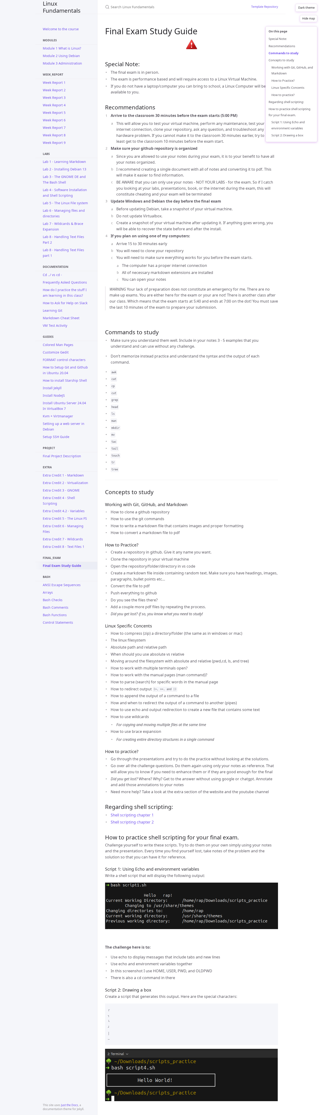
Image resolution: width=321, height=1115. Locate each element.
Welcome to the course (61, 29)
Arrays (48, 592)
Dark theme (306, 7)
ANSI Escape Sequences (62, 585)
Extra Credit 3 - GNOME (61, 490)
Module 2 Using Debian (61, 56)
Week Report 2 (54, 90)
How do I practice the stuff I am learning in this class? (65, 293)
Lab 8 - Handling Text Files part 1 (63, 253)
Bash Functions (55, 615)
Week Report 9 (54, 142)
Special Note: (278, 39)
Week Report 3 (54, 97)
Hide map (308, 18)
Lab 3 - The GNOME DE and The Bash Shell (64, 179)
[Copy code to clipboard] (272, 1009)
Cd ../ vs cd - (52, 275)
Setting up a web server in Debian (63, 426)
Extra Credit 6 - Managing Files (63, 529)
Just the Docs (69, 1105)
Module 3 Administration (62, 63)
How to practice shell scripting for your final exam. (289, 112)
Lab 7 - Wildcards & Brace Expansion (63, 226)
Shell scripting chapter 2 (132, 822)
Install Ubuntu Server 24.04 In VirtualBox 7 (64, 406)
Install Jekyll (52, 388)
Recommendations (282, 46)
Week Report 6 (54, 120)
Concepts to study (281, 60)
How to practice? (283, 95)
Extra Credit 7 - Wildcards (63, 539)
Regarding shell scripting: (286, 102)
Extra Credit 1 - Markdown (63, 475)
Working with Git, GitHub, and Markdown (292, 70)
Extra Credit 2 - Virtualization (65, 483)
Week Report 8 (54, 135)
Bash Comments (55, 607)
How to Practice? (283, 80)
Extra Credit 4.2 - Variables (64, 511)
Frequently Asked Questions (65, 282)
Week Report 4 (54, 105)
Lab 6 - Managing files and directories (64, 213)
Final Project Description (62, 456)
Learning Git (52, 310)
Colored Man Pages (58, 344)
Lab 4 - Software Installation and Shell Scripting (65, 193)
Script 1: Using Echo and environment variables (288, 125)
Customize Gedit (56, 352)
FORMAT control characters (64, 360)
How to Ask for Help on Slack (65, 303)
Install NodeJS (54, 395)
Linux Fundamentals (62, 7)
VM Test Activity (55, 325)
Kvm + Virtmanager (58, 416)
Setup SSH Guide (56, 436)
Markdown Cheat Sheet (61, 318)
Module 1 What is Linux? (62, 48)
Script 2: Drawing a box (287, 135)
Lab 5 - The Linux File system (65, 203)
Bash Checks (53, 600)
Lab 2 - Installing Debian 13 (64, 169)
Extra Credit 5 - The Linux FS (65, 518)
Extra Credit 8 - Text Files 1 (63, 546)
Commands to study (283, 53)
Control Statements (58, 622)
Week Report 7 (54, 127)
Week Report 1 (54, 82)
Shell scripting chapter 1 (132, 815)
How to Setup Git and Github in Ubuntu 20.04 (65, 370)
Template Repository (264, 7)
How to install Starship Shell (65, 380)
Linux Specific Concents (287, 87)
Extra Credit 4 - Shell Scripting (59, 501)
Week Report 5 (54, 112)
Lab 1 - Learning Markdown (64, 161)
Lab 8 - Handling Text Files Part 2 (63, 240)
